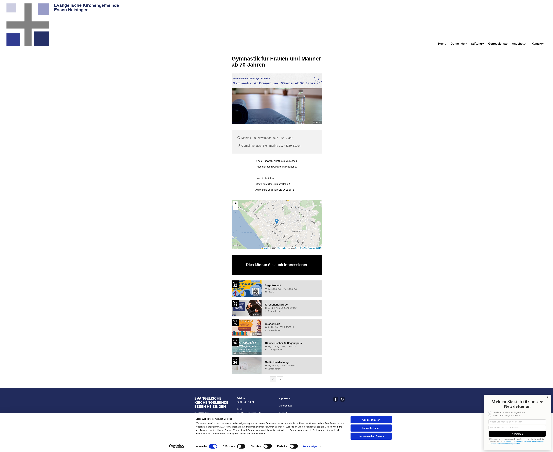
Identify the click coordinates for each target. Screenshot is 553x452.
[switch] (241, 446)
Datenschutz (285, 405)
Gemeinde (458, 43)
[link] (458, 43)
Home (442, 43)
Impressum (284, 398)
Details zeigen (310, 446)
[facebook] (335, 399)
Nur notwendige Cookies (371, 436)
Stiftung (476, 43)
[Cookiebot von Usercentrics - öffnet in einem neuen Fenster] (176, 446)
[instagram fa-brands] (342, 399)
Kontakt (537, 43)
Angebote (518, 43)
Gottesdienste (498, 43)
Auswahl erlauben (371, 428)
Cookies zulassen (371, 420)
